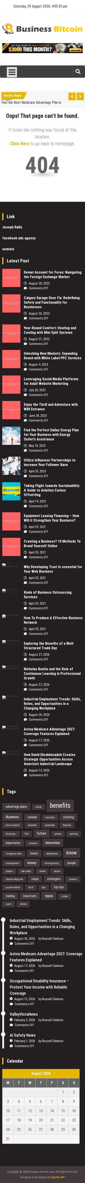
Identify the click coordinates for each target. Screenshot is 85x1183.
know (71, 853)
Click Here (19, 143)
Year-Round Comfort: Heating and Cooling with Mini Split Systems (50, 330)
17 (8, 1120)
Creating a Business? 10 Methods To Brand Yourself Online (52, 543)
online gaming (52, 863)
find (27, 833)
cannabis (50, 817)
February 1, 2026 (24, 1041)
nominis (8, 249)
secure (57, 871)
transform (29, 896)
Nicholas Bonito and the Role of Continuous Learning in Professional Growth (52, 673)
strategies (54, 879)
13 (41, 1111)
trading (10, 896)
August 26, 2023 (39, 313)
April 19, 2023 (37, 501)
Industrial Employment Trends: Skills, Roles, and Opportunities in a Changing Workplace (52, 703)
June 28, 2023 (38, 415)
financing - (11, 833)
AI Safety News (23, 1035)
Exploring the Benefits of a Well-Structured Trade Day (49, 645)
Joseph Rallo (12, 227)
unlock (64, 896)
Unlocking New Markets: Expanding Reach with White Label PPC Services (52, 355)
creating (68, 817)
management (12, 863)
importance (13, 843)
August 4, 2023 (38, 364)
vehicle (23, 904)
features (67, 825)
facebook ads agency (19, 238)
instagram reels (14, 853)
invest (34, 853)
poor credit (26, 871)
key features (52, 853)
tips (44, 887)
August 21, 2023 (39, 339)
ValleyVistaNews (24, 1014)
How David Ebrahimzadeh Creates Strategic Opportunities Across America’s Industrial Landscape (49, 759)
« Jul (5, 1152)
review (42, 871)
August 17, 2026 (39, 740)
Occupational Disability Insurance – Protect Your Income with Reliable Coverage (39, 987)
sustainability (13, 887)
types (49, 895)
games (58, 833)
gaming (74, 833)
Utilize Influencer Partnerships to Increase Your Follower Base (49, 462)
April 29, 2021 (37, 527)
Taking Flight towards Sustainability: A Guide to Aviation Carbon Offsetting (52, 490)
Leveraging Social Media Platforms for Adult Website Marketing (51, 381)
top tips (59, 887)
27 (41, 1129)
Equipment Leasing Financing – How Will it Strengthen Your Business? (51, 518)
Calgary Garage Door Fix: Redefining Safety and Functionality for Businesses (52, 302)
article (38, 806)
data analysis (13, 825)
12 (30, 1111)
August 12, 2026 (24, 999)
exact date (50, 825)
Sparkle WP (58, 1177)
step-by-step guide (14, 879)
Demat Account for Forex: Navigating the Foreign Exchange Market (53, 274)
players (9, 871)
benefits (60, 805)
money (31, 862)
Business (12, 817)
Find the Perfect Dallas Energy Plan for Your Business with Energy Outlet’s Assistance (51, 434)
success (73, 879)
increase (33, 843)
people (71, 863)
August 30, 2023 (39, 283)
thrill (30, 887)
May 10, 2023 (37, 446)
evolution (32, 825)
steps (35, 879)
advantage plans (16, 806)
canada (32, 817)
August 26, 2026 (39, 715)
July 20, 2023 (37, 390)
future (41, 833)
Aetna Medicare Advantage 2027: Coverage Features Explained (49, 731)
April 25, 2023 (37, 471)
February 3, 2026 (24, 1020)
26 (30, 1129)
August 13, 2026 (39, 770)
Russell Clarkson (52, 938)
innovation (53, 842)
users (9, 904)
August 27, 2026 (39, 654)
